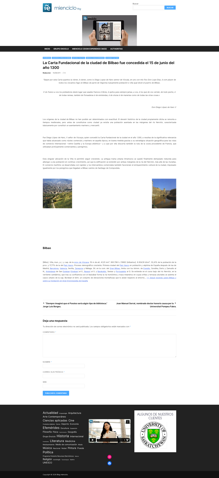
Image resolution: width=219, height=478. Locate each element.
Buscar (135, 4)
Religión (47, 459)
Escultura (65, 428)
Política (48, 452)
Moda (80, 445)
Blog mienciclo (62, 474)
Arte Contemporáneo (54, 416)
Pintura (72, 448)
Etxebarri (74, 271)
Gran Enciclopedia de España (61, 58)
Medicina (70, 441)
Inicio (47, 49)
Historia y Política (78, 58)
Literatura (57, 441)
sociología (56, 459)
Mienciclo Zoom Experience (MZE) (89, 49)
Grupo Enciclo (61, 49)
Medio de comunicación (66, 444)
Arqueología (63, 413)
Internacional (76, 436)
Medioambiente (48, 445)
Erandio (146, 268)
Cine (71, 420)
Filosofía (47, 431)
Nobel (64, 448)
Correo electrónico (54, 372)
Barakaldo (102, 271)
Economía (74, 424)
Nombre (47, 362)
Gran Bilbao (115, 268)
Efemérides (46, 58)
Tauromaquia (65, 459)
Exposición (73, 428)
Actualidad (50, 413)
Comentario (49, 332)
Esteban (66, 271)
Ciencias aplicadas (55, 420)
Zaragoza (79, 268)
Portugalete (121, 271)
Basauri (87, 271)
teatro (72, 459)
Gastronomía (63, 432)
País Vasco (68, 265)
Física (55, 432)
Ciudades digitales (49, 424)
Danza (58, 424)
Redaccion (47, 73)
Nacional (56, 448)
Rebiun (77, 456)
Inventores (46, 441)
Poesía (80, 448)
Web (45, 382)
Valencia (63, 268)
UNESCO (47, 462)
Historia (63, 436)
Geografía (72, 432)
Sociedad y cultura (112, 58)
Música (47, 448)
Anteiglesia (50, 271)
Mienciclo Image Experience (95, 58)
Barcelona (54, 268)
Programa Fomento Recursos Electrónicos (58, 456)
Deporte (65, 424)
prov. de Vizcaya (81, 262)
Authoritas (116, 49)
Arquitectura (74, 413)
